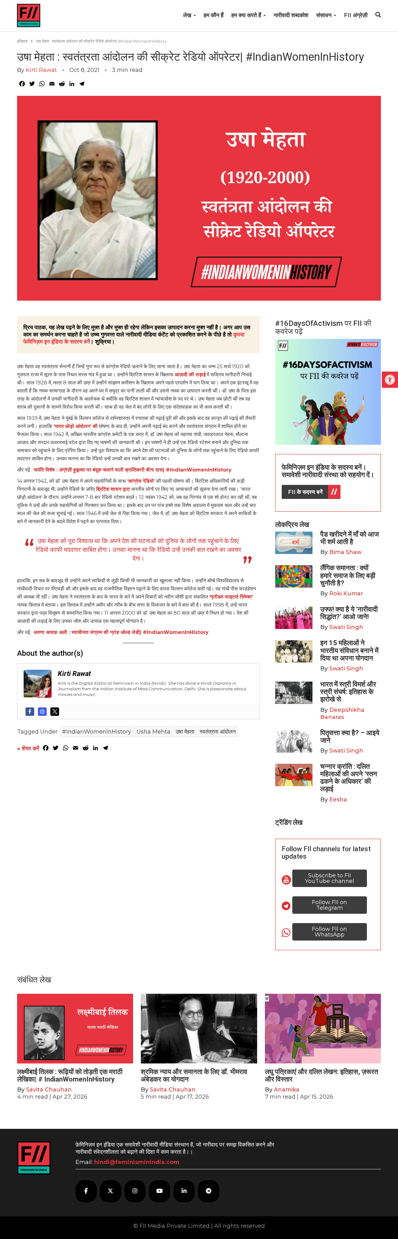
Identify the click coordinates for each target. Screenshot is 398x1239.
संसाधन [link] (324, 15)
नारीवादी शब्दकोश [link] (291, 15)
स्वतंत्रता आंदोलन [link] (218, 731)
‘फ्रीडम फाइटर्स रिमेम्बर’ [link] (231, 597)
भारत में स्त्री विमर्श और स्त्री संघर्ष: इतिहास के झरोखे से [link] (348, 691)
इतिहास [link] (22, 41)
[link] (390, 380)
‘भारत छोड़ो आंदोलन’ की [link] (75, 426)
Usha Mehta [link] (153, 731)
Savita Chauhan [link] (49, 1089)
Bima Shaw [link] (345, 552)
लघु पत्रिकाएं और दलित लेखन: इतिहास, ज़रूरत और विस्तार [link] (321, 1075)
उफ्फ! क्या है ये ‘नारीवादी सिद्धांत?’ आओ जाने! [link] (349, 613)
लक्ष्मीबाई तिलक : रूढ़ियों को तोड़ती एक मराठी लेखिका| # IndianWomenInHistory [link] (70, 1075)
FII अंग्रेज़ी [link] (356, 15)
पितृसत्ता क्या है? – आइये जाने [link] (349, 736)
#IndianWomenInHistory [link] (96, 731)
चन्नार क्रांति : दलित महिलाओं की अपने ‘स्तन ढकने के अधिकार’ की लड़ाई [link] (348, 778)
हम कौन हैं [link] (214, 15)
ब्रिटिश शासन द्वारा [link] (113, 489)
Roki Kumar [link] (346, 593)
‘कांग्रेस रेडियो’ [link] (141, 481)
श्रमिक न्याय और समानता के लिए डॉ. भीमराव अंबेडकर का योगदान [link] (194, 1075)
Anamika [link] (286, 1089)
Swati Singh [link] (346, 627)
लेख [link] (188, 15)
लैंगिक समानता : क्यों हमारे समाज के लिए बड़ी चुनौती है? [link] (347, 575)
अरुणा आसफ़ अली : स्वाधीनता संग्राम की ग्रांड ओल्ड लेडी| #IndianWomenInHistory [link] (121, 632)
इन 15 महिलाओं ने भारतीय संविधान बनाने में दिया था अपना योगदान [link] (349, 650)
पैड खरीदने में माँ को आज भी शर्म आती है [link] (349, 538)
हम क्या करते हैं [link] (247, 15)
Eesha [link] (338, 799)
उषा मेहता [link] (185, 731)
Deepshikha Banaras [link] (342, 713)
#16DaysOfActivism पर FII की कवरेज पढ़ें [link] (323, 327)
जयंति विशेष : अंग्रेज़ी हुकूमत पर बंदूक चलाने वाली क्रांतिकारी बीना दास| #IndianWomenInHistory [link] (133, 470)
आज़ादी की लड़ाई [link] (190, 375)
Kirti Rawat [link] (41, 70)
